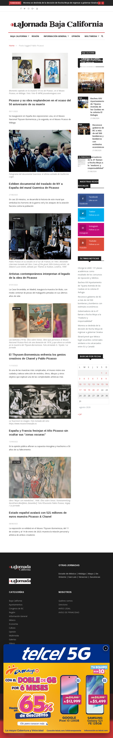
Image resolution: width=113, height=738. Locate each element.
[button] (99, 3)
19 (89, 390)
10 (80, 384)
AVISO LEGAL (65, 608)
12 (89, 384)
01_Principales (84, 157)
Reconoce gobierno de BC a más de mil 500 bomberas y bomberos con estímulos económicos (98, 136)
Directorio (63, 604)
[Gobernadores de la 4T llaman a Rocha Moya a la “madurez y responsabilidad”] (81, 162)
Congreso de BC (16, 608)
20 (93, 390)
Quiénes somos (66, 600)
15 (102, 384)
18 (85, 390)
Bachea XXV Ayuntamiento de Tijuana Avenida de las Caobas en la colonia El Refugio (97, 106)
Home (11, 45)
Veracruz (83, 577)
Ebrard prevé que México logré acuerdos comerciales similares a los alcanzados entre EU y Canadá (90, 341)
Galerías (12, 639)
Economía (13, 624)
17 (80, 390)
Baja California (18, 36)
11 (85, 384)
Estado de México (67, 573)
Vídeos (12, 643)
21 (98, 390)
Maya (90, 573)
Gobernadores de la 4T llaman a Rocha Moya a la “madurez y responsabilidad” (96, 162)
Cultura (16, 58)
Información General (55, 36)
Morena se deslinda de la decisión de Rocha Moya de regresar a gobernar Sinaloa (60, 3)
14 (98, 384)
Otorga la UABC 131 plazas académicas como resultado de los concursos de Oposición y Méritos (90, 273)
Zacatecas (95, 577)
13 (93, 384)
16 (107, 384)
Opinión (76, 36)
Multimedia (91, 36)
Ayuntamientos (15, 604)
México (12, 620)
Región (35, 36)
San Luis (72, 577)
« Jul (79, 414)
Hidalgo (82, 573)
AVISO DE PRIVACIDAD (69, 612)
